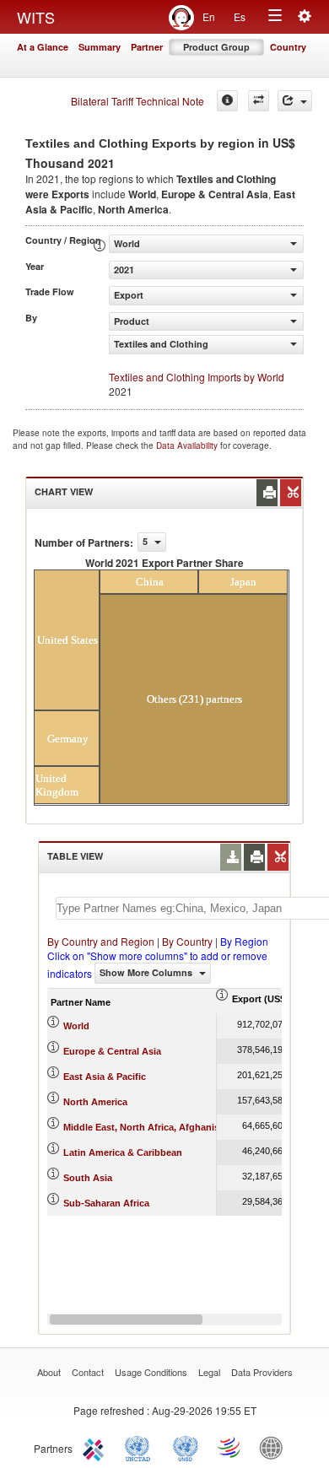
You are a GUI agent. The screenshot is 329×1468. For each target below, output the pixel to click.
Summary (99, 46)
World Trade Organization (230, 1447)
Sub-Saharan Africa (106, 1203)
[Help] (227, 100)
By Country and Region (100, 941)
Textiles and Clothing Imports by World (196, 377)
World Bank (275, 1447)
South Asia (87, 1178)
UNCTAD (141, 1447)
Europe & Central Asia (112, 1051)
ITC (96, 1447)
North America (95, 1102)
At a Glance (42, 46)
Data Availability (188, 445)
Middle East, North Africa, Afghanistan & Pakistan (173, 1127)
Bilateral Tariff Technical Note (137, 101)
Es (239, 16)
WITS (36, 17)
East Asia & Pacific (104, 1076)
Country (288, 46)
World (76, 1026)
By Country (187, 941)
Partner (147, 46)
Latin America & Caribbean (122, 1152)
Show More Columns (147, 972)
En (208, 16)
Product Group (216, 46)
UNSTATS (185, 1447)
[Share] (295, 100)
